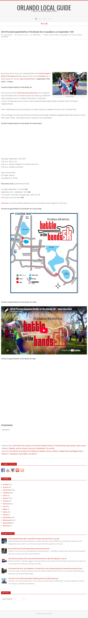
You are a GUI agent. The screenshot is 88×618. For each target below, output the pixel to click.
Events (5, 498)
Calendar (6, 493)
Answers (6, 484)
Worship (6, 526)
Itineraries (7, 504)
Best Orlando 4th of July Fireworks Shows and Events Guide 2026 (29, 548)
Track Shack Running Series (27, 93)
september (4, 37)
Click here (5, 203)
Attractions (7, 490)
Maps (5, 509)
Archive (6, 487)
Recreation (36, 35)
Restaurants (7, 520)
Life (4, 506)
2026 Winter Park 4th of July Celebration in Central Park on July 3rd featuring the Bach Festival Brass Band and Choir (45, 568)
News (5, 512)
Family (5, 501)
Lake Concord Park (27, 79)
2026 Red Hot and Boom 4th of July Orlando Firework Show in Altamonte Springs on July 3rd (37, 558)
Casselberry (42, 76)
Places (5, 515)
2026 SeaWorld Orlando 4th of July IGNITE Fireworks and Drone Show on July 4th (33, 539)
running (79, 35)
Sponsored (7, 523)
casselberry (64, 35)
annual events (54, 35)
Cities (5, 495)
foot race (72, 35)
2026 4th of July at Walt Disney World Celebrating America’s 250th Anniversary (33, 578)
